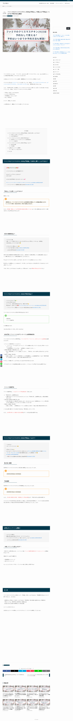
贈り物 (55, 90)
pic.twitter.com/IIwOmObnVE (36, 537)
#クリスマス (21, 305)
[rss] (68, 0)
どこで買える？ (57, 62)
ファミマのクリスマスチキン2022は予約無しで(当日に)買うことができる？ (24, 133)
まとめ (10, 151)
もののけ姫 (56, 64)
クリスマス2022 (6, 665)
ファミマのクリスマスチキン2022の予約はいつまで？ (20, 142)
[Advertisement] (26, 62)
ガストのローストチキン (22, 84)
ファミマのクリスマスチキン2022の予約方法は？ (19, 138)
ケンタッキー (14, 82)
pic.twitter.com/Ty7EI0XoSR (40, 305)
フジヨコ (5, 3)
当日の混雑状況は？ (14, 136)
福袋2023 (56, 83)
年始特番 (56, 76)
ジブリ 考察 (56, 69)
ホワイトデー (56, 71)
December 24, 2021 (31, 456)
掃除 (55, 78)
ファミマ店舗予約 (14, 141)
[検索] (69, 0)
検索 (68, 28)
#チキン (25, 305)
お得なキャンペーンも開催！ (15, 147)
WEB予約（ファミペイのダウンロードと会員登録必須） (21, 139)
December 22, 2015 (23, 539)
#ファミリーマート (10, 182)
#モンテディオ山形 (15, 452)
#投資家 (34, 451)
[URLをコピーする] (46, 671)
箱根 (55, 85)
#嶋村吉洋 (38, 451)
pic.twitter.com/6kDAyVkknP (37, 182)
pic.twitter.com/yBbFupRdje (23, 247)
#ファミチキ (16, 182)
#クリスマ (21, 182)
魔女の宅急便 (56, 93)
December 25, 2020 (29, 184)
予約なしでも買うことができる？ (17, 134)
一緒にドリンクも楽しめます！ (16, 149)
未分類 (55, 81)
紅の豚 (55, 88)
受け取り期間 (13, 144)
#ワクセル (30, 451)
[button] (6, 671)
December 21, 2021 (37, 307)
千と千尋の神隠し (57, 74)
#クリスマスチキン (27, 182)
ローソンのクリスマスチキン (39, 82)
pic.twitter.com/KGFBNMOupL (12, 454)
